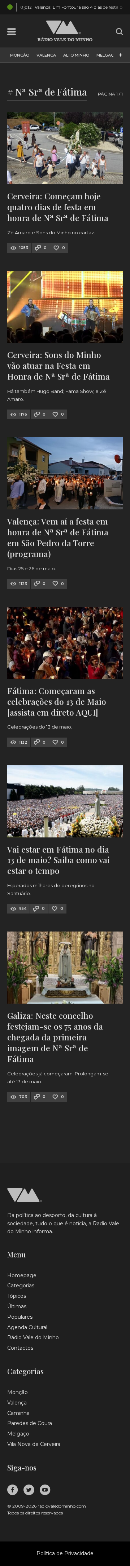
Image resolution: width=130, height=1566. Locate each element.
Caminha (18, 1413)
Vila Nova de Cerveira (33, 1444)
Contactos (20, 1348)
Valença (46, 55)
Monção (19, 55)
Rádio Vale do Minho (33, 1337)
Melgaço (106, 55)
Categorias (20, 1285)
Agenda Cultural (27, 1327)
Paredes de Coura (29, 1423)
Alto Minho (76, 55)
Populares (19, 1317)
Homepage (21, 1275)
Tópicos (16, 1296)
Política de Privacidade (65, 1553)
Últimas (16, 1306)
